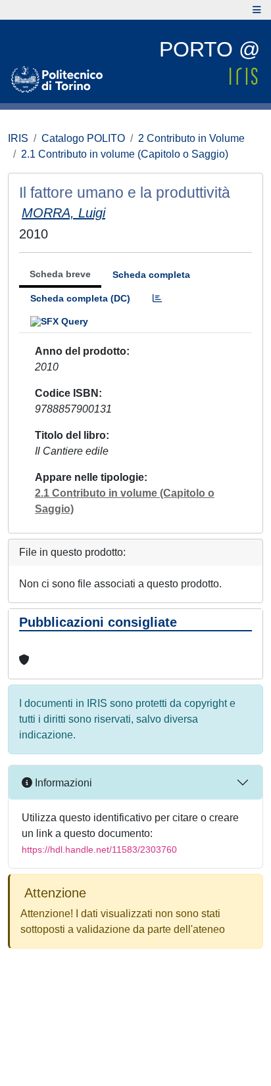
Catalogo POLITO (83, 138)
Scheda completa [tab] (151, 274)
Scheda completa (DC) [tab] (80, 298)
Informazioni (62, 782)
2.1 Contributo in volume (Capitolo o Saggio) (124, 154)
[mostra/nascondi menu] (257, 9)
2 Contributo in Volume (191, 138)
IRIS (18, 138)
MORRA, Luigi (63, 213)
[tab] (157, 298)
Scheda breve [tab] (60, 274)
